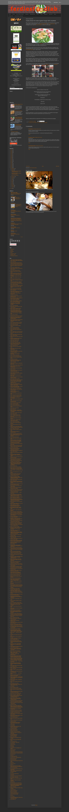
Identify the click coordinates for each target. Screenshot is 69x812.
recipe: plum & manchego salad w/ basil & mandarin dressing (16, 351)
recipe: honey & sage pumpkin (15, 421)
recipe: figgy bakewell (14, 413)
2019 (11, 156)
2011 (11, 166)
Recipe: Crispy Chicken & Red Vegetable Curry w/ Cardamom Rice (17, 525)
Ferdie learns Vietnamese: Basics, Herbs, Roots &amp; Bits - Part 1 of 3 (17, 715)
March (12, 184)
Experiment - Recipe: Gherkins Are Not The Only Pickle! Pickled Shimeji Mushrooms (16, 528)
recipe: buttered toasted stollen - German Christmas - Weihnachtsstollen (16, 386)
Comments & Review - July (14, 475)
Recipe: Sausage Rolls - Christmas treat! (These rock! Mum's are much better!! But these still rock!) (16, 677)
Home (10, 14)
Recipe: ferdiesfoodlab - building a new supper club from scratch (16, 684)
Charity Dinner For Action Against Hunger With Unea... (16, 171)
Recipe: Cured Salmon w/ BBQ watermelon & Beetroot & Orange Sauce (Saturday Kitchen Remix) (16, 477)
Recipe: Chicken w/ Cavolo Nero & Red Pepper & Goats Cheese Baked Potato (16, 446)
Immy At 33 (12, 745)
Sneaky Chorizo (13, 744)
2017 (11, 158)
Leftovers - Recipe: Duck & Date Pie (16, 553)
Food (41, 14)
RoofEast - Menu (13, 254)
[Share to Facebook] (42, 121)
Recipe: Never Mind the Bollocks (15, 650)
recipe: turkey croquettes (14, 314)
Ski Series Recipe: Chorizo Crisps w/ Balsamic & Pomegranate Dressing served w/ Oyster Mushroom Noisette (16, 656)
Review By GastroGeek (14, 767)
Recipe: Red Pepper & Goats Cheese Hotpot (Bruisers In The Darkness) (16, 459)
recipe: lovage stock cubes (14, 341)
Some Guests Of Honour (18, 110)
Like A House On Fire (14, 741)
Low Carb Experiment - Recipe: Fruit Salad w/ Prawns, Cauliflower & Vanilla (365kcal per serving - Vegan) (16, 495)
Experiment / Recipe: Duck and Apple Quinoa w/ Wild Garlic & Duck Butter (16, 440)
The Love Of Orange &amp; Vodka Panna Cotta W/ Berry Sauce (17, 798)
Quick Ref (50, 14)
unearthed (46, 122)
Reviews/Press (32, 14)
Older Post (57, 166)
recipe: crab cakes (13, 261)
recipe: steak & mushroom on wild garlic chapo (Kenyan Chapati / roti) (16, 291)
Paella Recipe (13, 724)
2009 (11, 188)
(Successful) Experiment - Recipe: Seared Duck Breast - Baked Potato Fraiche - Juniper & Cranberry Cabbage (16, 630)
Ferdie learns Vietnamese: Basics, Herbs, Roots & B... (16, 173)
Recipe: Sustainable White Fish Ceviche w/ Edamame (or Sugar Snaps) (16, 521)
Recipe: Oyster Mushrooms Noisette (16, 688)
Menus (38, 14)
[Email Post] (38, 121)
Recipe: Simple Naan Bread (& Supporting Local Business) (15, 449)
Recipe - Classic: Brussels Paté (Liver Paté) (19, 104)
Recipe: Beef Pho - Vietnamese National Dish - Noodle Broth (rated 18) (16, 497)
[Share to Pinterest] (43, 121)
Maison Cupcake (13, 214)
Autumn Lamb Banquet (14, 790)
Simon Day (47, 64)
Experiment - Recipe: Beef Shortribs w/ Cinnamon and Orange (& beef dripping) (16, 614)
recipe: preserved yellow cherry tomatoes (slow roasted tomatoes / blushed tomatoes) (17, 320)
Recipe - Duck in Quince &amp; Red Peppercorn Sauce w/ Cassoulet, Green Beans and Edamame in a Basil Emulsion (17, 706)
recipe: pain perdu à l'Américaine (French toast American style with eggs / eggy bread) (17, 286)
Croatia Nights (13, 725)
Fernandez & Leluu (31, 137)
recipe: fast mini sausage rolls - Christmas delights (15, 391)
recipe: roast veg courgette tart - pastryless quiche (15, 431)
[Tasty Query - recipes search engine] (13, 245)
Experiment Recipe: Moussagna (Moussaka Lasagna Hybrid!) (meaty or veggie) (16, 455)
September (13, 176)
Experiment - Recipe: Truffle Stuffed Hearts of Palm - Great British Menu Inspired (16, 644)
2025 (11, 151)
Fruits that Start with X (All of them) (15, 227)
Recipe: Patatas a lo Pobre (14, 687)
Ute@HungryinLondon (31, 145)
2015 (11, 161)
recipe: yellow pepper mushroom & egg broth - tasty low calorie (16, 335)
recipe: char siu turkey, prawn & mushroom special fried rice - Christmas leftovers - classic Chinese (16, 384)
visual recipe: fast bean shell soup (15, 278)
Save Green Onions (13, 759)
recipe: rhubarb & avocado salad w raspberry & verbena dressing (16, 344)
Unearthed (41, 43)
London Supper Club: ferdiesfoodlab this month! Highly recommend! (16, 646)
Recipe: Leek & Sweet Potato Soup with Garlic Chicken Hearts (16, 479)
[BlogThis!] (40, 121)
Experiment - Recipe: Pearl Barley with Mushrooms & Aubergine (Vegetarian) (16, 523)
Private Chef (12, 249)
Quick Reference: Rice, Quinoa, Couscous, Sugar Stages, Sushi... (15, 589)
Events (13, 14)
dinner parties (40, 122)
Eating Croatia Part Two (14, 729)
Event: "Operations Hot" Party (15, 617)
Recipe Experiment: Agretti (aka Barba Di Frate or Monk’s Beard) (16, 451)
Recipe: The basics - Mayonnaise (15, 694)
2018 (11, 157)
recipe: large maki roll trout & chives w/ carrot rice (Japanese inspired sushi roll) (16, 263)
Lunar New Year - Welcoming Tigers (16, 757)
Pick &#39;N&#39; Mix (14, 756)
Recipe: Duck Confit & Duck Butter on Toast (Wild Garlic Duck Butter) (16, 442)
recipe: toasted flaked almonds (15, 328)
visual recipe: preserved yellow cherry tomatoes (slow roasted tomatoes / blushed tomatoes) (16, 318)
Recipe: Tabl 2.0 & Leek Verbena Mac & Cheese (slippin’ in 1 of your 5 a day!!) (16, 468)
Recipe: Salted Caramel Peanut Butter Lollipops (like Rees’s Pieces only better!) (17, 548)
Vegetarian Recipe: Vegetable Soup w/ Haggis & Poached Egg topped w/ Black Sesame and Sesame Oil (16, 533)
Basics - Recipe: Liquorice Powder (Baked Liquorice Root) (16, 652)
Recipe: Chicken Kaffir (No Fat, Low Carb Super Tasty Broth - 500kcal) (17, 504)
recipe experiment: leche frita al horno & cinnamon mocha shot (16, 370)
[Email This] (39, 121)
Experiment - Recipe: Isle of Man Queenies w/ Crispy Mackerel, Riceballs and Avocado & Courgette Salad (16, 519)
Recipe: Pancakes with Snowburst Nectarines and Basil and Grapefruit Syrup (16, 664)
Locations (26, 14)
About (55, 14)
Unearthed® (56, 64)
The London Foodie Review (15, 773)
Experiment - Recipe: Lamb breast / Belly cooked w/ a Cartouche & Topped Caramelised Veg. (16, 557)
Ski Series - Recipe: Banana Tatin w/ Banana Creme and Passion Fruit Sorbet (16, 624)
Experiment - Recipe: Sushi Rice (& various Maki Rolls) (16, 537)
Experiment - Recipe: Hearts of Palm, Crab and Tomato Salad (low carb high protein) (16, 642)
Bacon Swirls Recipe (14, 736)
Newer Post (28, 166)
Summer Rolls (13, 743)
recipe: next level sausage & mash (16, 402)
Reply (29, 134)
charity (38, 122)
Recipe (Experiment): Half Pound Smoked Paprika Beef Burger (15, 505)
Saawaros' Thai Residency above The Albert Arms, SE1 (18, 198)
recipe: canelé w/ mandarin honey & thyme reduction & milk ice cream (16, 309)
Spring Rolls (12, 774)
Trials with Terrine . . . (14, 789)
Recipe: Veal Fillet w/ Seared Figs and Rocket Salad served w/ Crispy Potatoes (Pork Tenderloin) (16, 514)
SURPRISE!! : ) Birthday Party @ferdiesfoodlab (15, 654)
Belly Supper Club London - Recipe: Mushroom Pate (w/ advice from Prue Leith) (16, 508)
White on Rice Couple (14, 192)
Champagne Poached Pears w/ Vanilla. (16, 711)
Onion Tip (12, 755)
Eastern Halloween (13, 786)
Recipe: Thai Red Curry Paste (15, 526)
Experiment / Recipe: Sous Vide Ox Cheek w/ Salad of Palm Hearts (16, 474)
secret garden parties (51, 23)
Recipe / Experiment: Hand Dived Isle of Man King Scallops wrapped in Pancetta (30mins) (16, 482)
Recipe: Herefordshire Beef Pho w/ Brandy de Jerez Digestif (16, 675)
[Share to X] (41, 121)
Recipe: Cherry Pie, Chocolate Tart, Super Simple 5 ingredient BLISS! (16, 572)
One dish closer (13, 233)
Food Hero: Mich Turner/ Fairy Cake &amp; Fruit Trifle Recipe (16, 727)
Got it (60, 2)
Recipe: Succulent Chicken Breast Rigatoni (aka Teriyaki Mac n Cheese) (16, 552)
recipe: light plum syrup (14, 350)
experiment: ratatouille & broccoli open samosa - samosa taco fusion (16, 338)
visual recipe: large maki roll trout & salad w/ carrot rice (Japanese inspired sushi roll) (17, 265)
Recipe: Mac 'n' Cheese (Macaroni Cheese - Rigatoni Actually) (16, 579)
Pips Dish (12, 230)
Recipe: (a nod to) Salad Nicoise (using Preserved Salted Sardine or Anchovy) (16, 540)
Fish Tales (12, 772)
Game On (12, 764)
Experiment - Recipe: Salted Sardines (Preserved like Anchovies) (16, 570)
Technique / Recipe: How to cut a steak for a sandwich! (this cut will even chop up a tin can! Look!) (17, 627)
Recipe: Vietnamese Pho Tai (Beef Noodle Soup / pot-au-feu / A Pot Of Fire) (18, 118)
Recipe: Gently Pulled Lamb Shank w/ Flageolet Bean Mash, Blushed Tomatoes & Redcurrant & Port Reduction (17, 499)
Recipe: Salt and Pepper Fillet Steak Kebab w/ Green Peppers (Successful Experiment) (16, 560)
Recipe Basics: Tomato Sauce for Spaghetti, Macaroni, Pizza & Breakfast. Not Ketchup (16, 597)
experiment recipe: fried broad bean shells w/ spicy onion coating (16, 360)
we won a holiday (38, 24)
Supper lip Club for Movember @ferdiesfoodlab (15, 621)
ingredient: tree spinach (14, 131)
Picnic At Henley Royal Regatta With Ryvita (18, 125)
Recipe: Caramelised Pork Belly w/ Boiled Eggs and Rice (16, 542)
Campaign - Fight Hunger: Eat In (15, 712)
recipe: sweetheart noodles (14, 403)
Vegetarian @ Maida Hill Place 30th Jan (16, 563)
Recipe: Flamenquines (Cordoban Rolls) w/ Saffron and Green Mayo (16, 691)
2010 (11, 167)
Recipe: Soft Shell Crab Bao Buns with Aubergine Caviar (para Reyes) (16, 461)
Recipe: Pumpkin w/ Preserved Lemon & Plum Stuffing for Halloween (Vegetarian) (16, 585)
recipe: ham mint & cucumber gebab (16, 288)
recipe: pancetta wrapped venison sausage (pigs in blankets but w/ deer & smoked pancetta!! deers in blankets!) (16, 311)
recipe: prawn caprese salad (15, 340)
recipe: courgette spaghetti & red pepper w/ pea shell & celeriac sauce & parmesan (16, 435)
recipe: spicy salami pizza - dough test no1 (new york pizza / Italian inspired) (16, 282)
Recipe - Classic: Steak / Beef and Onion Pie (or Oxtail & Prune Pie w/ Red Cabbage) (16, 604)
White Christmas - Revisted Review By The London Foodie (16, 771)
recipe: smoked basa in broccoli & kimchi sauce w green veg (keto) (16, 284)
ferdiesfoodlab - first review (14, 683)
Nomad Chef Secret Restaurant (15, 218)
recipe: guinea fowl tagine (14, 324)
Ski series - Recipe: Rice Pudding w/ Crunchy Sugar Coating (16, 638)
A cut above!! (12, 686)
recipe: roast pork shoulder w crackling (16, 322)
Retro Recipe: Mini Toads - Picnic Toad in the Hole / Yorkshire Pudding (17, 594)
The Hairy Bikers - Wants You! (15, 742)
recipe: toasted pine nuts (14, 345)
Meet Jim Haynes (13, 749)
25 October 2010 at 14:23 (38, 137)
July (12, 179)
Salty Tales (12, 762)
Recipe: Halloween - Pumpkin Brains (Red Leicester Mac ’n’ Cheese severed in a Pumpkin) (16, 411)
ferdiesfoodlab (13, 203)
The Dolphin (12, 746)
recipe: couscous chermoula (15, 327)
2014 (11, 162)
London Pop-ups (13, 196)
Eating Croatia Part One (14, 730)
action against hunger (31, 122)
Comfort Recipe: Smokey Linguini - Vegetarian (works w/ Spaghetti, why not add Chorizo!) (16, 546)
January (12, 186)
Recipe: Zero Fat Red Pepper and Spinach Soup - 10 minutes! (15, 562)
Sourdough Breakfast (14, 728)
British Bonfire (13, 781)
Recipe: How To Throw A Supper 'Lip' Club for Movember (16, 619)
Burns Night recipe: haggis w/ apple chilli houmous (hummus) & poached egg (16, 380)
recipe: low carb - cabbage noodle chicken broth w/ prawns (15, 420)
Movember (12, 251)
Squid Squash (13, 750)
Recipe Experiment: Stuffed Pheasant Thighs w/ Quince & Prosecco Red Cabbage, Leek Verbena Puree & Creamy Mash (16, 463)
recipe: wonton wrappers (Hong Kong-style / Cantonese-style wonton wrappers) (17, 260)
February (12, 185)
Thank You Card (13, 763)
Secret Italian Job (13, 799)
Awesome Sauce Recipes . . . (15, 447)
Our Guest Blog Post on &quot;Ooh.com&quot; (14, 735)
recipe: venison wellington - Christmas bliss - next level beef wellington (16, 301)
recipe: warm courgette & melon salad (16, 412)
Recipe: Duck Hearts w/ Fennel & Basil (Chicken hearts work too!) (16, 491)
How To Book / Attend (20, 14)
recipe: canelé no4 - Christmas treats (16, 388)
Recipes (12, 250)
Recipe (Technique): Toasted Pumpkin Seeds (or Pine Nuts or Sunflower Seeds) (17, 512)
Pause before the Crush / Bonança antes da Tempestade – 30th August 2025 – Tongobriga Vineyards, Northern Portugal (16, 220)
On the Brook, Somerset (14, 255)
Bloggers (35, 122)
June (12, 180)
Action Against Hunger (29, 49)
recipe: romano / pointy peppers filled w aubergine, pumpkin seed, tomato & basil (16, 427)
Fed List (12, 795)
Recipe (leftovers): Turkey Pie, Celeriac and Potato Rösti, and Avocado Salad (16, 567)
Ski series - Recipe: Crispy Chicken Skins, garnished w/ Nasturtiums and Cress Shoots (16, 649)
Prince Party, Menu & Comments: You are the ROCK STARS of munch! (17, 484)
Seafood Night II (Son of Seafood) (15, 628)
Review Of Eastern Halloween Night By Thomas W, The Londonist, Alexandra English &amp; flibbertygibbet (16, 785)
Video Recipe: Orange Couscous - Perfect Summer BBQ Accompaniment (16, 591)
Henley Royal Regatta (43, 23)
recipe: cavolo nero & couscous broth (16, 394)
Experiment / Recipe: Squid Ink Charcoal (16, 489)
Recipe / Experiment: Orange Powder (16, 602)
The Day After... (13, 796)
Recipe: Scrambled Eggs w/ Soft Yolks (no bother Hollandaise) (16, 516)
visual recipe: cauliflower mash (15, 267)
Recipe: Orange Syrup (14, 465)
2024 (11, 152)
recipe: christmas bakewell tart (15, 299)
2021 (11, 153)
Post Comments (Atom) (33, 167)
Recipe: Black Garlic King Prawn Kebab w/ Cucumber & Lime (16, 666)
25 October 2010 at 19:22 (39, 145)
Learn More (56, 2)
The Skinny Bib (13, 210)
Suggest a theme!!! (13, 721)
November (13, 168)
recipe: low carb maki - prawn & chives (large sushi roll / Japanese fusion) (16, 273)
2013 (11, 163)
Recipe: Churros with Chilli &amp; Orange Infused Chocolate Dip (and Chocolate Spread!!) (16, 699)
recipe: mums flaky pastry (14, 305)
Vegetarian (45, 14)
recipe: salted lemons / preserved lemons (17, 331)
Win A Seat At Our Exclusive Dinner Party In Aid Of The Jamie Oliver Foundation (16, 701)
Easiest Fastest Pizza (14, 758)
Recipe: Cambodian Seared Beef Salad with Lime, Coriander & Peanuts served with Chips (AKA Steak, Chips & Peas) (16, 659)
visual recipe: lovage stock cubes (15, 342)
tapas (43, 122)
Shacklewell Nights (13, 704)
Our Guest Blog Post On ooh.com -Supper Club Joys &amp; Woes (16, 722)
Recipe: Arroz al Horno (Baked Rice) (16, 693)
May (12, 181)
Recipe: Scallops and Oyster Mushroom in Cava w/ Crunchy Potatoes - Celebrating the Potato (16, 696)
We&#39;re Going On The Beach (15, 731)
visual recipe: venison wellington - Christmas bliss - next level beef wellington (15, 303)
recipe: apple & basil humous (15, 428)
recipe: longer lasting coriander (15, 378)
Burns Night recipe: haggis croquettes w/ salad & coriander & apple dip (16, 298)
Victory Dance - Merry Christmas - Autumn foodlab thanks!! (15, 530)
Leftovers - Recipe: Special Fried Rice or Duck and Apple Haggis (16, 539)
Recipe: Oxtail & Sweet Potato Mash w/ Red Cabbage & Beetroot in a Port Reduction (16, 612)
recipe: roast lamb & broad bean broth (16, 433)
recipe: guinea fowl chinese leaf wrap (16, 323)
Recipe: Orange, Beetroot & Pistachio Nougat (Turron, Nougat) (16, 488)
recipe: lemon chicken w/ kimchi (15, 270)
